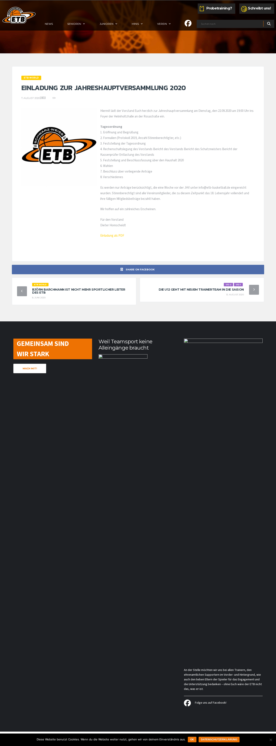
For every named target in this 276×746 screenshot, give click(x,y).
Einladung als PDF (112, 235)
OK (192, 739)
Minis (135, 23)
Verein (162, 23)
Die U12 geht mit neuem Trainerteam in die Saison (201, 289)
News (49, 23)
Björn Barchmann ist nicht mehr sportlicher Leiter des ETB (78, 291)
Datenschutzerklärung (219, 739)
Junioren (106, 23)
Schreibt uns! (259, 8)
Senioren (74, 23)
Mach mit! (30, 368)
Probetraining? (219, 8)
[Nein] (270, 740)
